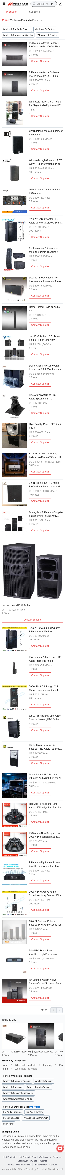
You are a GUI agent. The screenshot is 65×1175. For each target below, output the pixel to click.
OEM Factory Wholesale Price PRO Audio (44, 191)
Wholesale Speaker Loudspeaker (18, 1093)
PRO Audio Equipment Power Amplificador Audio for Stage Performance (44, 864)
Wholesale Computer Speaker (17, 1081)
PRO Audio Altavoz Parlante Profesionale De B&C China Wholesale (44, 74)
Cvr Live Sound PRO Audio (16, 605)
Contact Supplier (40, 61)
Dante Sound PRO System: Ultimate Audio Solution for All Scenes (45, 776)
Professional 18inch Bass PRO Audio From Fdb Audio (45, 658)
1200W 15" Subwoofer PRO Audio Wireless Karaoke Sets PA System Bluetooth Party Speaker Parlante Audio (46, 221)
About (11, 1164)
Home (5, 1065)
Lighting (47, 1065)
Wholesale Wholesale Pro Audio (17, 1099)
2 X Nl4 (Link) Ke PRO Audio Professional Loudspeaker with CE (45, 484)
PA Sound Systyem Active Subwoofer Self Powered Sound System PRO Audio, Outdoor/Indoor (46, 981)
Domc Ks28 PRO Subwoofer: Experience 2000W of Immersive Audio (46, 367)
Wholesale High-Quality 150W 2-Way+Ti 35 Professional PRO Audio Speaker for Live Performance (46, 162)
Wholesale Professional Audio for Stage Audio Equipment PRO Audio (46, 103)
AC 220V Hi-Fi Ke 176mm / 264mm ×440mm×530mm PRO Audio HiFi (46, 455)
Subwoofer (8, 1123)
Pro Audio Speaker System (35, 1118)
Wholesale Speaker (44, 1081)
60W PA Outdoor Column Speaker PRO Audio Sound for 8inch (45, 923)
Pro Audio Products (12, 1112)
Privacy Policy (40, 1164)
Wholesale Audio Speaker (39, 1087)
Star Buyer (23, 1161)
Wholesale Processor (13, 1087)
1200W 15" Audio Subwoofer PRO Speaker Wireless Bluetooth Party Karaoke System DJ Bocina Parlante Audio (44, 629)
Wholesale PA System (45, 29)
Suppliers (34, 11)
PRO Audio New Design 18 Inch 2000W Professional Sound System (45, 835)
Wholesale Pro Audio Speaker (16, 29)
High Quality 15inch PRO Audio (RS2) (45, 426)
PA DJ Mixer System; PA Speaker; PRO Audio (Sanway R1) (44, 747)
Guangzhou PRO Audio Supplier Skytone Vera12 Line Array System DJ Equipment (46, 514)
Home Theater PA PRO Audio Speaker (44, 308)
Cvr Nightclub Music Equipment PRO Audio (46, 132)
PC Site (33, 1161)
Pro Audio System (34, 1112)
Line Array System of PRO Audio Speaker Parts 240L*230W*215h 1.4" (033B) (45, 397)
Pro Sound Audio (11, 1118)
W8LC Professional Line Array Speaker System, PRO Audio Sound (45, 717)
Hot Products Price (27, 1157)
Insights (43, 1161)
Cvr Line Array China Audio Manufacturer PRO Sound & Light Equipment (43, 250)
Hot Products (9, 1157)
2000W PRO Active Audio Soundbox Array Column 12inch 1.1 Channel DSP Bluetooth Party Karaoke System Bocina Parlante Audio (46, 893)
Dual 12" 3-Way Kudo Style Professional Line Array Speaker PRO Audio (46, 279)
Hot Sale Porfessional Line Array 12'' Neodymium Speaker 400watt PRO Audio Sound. (45, 805)
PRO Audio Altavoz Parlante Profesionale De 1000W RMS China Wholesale (44, 45)
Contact (53, 1164)
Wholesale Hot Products (50, 1157)
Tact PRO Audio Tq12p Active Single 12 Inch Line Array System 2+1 (44, 338)
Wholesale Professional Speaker (18, 35)
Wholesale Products (25, 1065)
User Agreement (23, 1164)
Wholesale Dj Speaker (47, 35)
